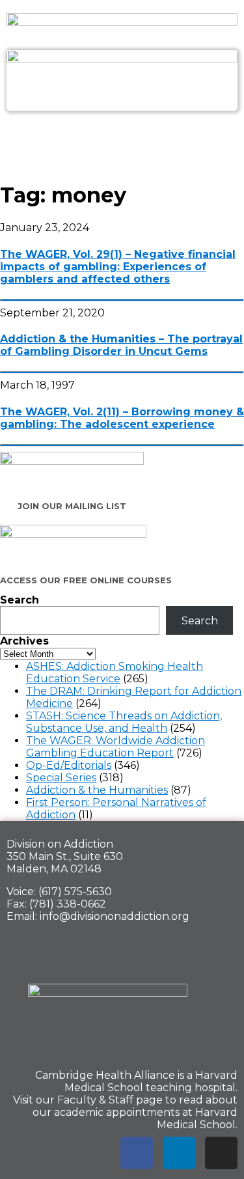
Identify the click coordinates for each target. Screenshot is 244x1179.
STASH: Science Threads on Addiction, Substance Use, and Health (124, 722)
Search (19, 600)
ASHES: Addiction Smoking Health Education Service (114, 672)
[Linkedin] (179, 1153)
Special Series (61, 777)
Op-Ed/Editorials (68, 765)
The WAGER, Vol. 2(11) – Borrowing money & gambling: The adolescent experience (122, 418)
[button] (121, 139)
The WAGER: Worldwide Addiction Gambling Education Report (115, 746)
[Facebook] (136, 1153)
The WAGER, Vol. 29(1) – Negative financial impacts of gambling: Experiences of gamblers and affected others (118, 266)
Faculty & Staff (95, 1100)
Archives (24, 641)
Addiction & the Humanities (97, 790)
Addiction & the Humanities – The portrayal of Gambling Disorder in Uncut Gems (121, 345)
